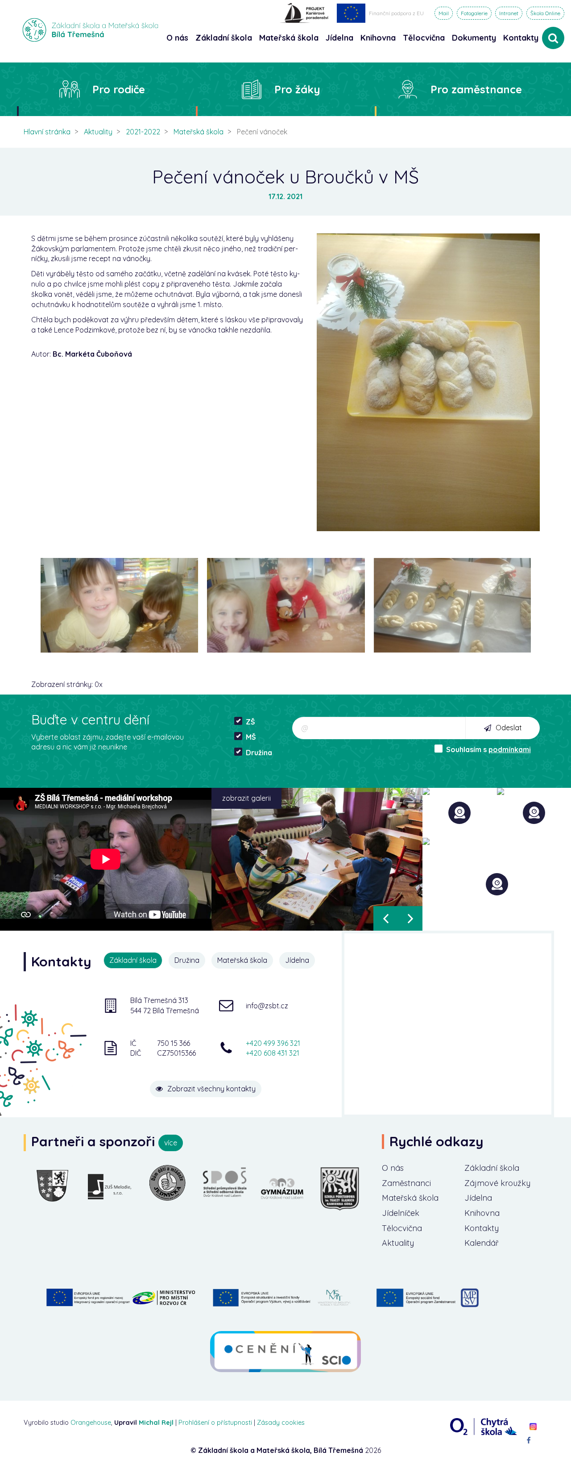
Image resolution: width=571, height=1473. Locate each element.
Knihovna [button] (378, 38)
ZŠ (250, 721)
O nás (393, 1168)
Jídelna (478, 1198)
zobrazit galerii (246, 798)
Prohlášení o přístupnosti (215, 1423)
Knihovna (482, 1213)
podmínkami (509, 749)
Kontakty (520, 38)
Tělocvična (402, 1228)
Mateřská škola (198, 131)
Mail (444, 13)
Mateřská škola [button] (289, 38)
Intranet (508, 13)
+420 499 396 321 (273, 1043)
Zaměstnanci (406, 1183)
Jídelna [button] (339, 38)
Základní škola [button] (223, 38)
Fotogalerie (474, 13)
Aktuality (98, 131)
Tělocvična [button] (424, 38)
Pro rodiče (118, 89)
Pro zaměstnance (476, 89)
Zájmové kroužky (497, 1183)
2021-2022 (143, 131)
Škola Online (545, 13)
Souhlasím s (488, 749)
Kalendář (481, 1243)
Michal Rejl (156, 1423)
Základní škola (491, 1168)
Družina (259, 752)
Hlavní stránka (47, 131)
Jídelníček (400, 1213)
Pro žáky (297, 89)
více (170, 1142)
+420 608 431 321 (272, 1053)
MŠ (251, 736)
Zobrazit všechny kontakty (211, 1088)
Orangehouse (90, 1423)
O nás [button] (177, 38)
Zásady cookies (281, 1423)
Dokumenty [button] (474, 38)
